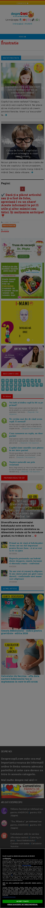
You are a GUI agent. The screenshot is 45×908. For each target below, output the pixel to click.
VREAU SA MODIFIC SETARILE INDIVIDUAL (22, 904)
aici (11, 874)
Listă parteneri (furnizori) (9, 897)
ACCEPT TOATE (22, 901)
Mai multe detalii (26, 865)
